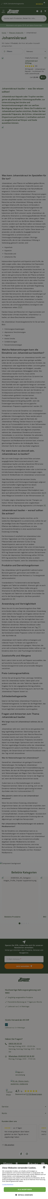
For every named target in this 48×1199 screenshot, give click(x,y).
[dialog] (24, 1181)
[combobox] (44, 1167)
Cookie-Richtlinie (7, 1184)
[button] (24, 1195)
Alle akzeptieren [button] (25, 1189)
